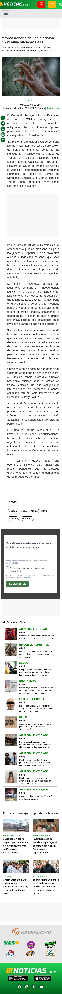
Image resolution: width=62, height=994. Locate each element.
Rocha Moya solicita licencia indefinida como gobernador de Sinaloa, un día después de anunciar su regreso (36, 690)
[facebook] (2, 117)
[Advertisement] (31, 18)
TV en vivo (41, 6)
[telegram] (2, 128)
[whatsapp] (2, 134)
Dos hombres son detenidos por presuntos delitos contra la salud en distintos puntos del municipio (34, 762)
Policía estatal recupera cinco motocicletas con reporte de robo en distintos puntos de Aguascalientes (35, 744)
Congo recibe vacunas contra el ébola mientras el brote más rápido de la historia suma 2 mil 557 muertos (35, 672)
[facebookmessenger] (2, 139)
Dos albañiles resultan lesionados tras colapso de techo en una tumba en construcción (35, 654)
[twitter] (2, 123)
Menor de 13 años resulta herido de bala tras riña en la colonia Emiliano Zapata (36, 637)
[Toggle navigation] (6, 13)
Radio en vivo (52, 6)
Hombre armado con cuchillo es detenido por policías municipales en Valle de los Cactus (35, 781)
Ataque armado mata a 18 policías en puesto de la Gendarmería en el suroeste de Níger (35, 726)
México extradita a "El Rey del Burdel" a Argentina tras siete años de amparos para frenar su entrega (36, 708)
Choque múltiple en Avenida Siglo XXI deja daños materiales (35, 797)
